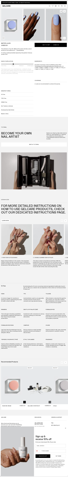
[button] (34, 2)
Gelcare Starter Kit (34, 406)
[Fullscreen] (3, 38)
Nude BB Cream (6, 406)
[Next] (64, 38)
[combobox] (38, 451)
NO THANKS (58, 456)
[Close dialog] (66, 428)
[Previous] (61, 38)
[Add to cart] (24, 402)
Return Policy (55, 425)
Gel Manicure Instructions (39, 424)
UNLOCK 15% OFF (43, 456)
